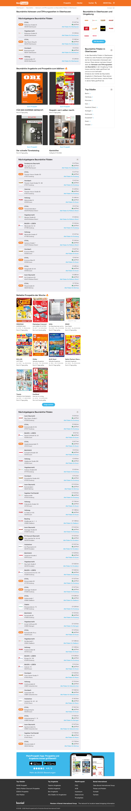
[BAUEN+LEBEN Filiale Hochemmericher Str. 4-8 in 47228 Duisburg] (20, 572)
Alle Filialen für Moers (72, 677)
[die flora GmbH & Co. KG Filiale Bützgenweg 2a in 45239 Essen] (20, 709)
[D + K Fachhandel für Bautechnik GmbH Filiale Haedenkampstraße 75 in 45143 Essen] (20, 444)
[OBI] (86, 20)
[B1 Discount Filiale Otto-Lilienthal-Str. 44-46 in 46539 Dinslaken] (20, 538)
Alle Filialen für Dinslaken (71, 540)
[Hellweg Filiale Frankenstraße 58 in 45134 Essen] (20, 649)
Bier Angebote (53, 792)
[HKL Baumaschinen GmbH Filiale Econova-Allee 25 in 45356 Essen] (20, 260)
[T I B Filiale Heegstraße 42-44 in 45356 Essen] (20, 268)
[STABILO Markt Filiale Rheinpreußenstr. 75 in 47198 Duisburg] (20, 606)
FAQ (76, 785)
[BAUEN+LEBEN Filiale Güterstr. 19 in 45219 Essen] (20, 666)
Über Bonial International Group (104, 785)
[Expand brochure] (32, 88)
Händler (79, 3)
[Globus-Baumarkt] (94, 28)
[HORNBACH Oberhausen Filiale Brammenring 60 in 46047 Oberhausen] (20, 50)
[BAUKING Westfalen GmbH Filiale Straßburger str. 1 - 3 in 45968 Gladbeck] (20, 520)
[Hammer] (94, 36)
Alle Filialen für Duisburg (71, 176)
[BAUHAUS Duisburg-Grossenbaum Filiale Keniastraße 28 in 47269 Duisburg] (20, 615)
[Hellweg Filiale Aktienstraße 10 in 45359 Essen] (20, 200)
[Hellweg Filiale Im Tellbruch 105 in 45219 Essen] (20, 512)
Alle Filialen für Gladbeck (71, 523)
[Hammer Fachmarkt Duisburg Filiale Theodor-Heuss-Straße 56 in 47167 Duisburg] (20, 191)
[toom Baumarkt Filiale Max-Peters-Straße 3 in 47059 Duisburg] (20, 418)
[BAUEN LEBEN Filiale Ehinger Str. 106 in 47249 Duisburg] (20, 658)
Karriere (95, 795)
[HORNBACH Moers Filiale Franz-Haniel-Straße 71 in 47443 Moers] (20, 675)
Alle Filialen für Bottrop (72, 288)
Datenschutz (79, 795)
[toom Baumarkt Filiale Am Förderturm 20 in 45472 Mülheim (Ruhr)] (20, 277)
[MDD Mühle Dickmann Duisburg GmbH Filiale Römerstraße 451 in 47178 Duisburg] (20, 581)
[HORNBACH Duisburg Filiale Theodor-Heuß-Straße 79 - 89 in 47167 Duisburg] (20, 182)
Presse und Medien (99, 788)
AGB (76, 788)
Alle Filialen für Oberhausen (70, 27)
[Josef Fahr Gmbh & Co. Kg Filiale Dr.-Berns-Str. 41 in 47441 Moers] (20, 735)
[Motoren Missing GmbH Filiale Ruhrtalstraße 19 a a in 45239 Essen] (20, 632)
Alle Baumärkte (99, 41)
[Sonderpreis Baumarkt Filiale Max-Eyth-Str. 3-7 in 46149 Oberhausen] (20, 165)
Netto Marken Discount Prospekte (28, 788)
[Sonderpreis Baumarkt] (86, 28)
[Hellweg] (111, 28)
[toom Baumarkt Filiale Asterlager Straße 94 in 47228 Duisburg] (20, 529)
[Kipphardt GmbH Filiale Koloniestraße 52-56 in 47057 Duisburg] (20, 427)
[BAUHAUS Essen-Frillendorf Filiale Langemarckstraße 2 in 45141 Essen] (20, 555)
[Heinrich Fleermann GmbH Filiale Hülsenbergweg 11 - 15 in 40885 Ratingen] (20, 718)
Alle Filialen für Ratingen (71, 626)
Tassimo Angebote (54, 785)
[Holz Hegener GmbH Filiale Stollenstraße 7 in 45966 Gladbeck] (20, 598)
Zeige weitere (48, 404)
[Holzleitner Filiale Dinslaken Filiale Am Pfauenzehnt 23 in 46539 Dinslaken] (20, 546)
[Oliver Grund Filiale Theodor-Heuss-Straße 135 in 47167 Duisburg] (20, 174)
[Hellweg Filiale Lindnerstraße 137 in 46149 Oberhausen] (20, 59)
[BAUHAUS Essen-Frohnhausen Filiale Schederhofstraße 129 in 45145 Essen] (20, 452)
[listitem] (24, 314)
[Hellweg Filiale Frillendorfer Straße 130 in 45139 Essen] (20, 503)
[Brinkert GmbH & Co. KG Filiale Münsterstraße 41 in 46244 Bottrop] (20, 744)
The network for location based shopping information (96, 803)
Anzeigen (109, 8)
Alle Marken (20, 795)
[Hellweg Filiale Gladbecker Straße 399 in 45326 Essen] (20, 461)
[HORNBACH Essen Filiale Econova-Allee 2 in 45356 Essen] (20, 251)
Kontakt (95, 792)
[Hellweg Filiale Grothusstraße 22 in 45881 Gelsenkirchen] (20, 683)
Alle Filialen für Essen (72, 202)
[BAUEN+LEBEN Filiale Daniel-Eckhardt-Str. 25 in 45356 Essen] (20, 435)
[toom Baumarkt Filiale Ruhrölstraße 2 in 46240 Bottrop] (20, 486)
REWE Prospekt (21, 785)
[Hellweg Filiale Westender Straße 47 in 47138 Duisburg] (20, 234)
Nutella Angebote (54, 788)
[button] (32, 93)
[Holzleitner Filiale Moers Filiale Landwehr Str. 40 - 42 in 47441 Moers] (20, 701)
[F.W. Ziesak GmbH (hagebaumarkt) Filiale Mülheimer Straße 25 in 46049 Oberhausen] (20, 33)
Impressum (78, 792)
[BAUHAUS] (86, 36)
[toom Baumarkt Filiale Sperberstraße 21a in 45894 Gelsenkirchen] (20, 726)
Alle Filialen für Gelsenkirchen (69, 686)
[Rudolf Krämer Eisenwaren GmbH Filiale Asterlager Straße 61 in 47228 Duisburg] (20, 589)
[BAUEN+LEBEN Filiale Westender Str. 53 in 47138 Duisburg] (20, 225)
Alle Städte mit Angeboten (57, 795)
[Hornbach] (102, 20)
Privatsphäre (79, 798)
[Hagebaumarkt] (94, 20)
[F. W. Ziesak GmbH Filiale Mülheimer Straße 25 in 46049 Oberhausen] (20, 24)
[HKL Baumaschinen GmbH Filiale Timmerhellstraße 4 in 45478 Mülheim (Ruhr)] (20, 208)
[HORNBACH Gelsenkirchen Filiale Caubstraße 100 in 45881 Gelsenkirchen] (20, 692)
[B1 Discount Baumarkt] (102, 28)
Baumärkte (29, 8)
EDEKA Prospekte (22, 792)
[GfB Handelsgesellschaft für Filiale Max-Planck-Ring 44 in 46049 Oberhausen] (20, 42)
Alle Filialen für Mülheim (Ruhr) (69, 211)
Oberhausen (20, 8)
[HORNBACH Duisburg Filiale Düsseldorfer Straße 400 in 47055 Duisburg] (20, 478)
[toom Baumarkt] (111, 20)
